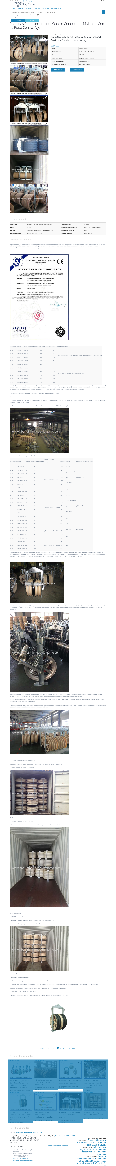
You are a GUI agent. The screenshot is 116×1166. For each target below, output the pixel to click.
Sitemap (66, 1145)
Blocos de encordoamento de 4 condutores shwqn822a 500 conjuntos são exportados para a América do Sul (91, 1160)
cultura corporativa (56, 8)
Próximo (73, 1048)
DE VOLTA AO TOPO (69, 1136)
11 (66, 1048)
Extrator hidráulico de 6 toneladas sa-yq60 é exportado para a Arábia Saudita (91, 1142)
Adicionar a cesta (77, 69)
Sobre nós (28, 8)
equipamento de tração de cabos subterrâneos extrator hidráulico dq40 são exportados (93, 1150)
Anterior (42, 1048)
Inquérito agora (58, 69)
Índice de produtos (53, 1145)
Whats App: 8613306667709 (20, 1158)
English (103, 1)
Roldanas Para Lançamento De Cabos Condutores (32, 34)
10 (63, 1048)
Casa (13, 8)
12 (69, 1048)
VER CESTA (18, 20)
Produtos (16, 34)
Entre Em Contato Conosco (41, 8)
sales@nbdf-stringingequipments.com (30, 1)
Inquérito (32, 20)
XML (62, 1145)
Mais (105, 1165)
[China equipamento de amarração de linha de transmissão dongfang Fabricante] (24, 4)
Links (59, 1145)
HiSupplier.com (59, 1136)
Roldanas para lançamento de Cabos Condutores (29, 1132)
